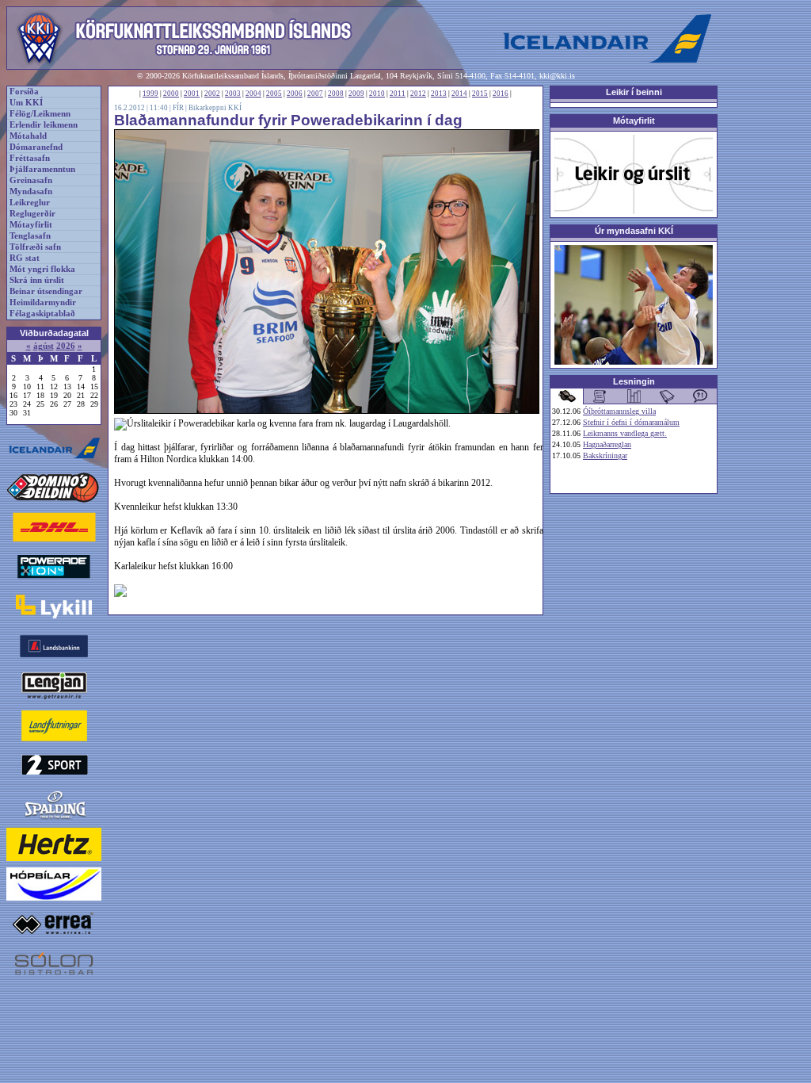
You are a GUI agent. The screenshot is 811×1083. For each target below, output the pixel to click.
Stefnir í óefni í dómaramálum (631, 422)
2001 (192, 94)
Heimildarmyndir (43, 302)
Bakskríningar (605, 455)
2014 (459, 94)
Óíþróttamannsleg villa (619, 411)
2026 (65, 346)
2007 (315, 94)
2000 (171, 94)
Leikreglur (30, 202)
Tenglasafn (30, 236)
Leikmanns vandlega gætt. (625, 433)
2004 (253, 94)
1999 (150, 94)
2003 (233, 94)
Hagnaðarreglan (607, 444)
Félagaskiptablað (42, 313)
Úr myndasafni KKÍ (634, 230)
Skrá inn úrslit (37, 280)
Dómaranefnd (36, 147)
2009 (356, 94)
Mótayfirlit (31, 224)
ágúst (43, 346)
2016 (500, 94)
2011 (398, 94)
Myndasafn (31, 191)
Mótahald (28, 136)
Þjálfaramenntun (42, 169)
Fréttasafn (30, 158)
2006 (295, 94)
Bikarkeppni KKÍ (215, 108)
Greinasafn (31, 180)
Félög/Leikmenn (40, 113)
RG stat (25, 258)
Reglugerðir (32, 213)
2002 (212, 94)
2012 (418, 94)
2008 (336, 94)
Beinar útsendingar (46, 291)
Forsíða (24, 91)
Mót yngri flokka (42, 269)
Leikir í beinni (634, 92)
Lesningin (634, 381)
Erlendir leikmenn (44, 125)
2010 (377, 94)
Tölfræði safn (35, 247)
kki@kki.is (557, 75)
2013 (439, 94)
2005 (274, 94)
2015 (480, 94)
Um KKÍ (26, 102)
